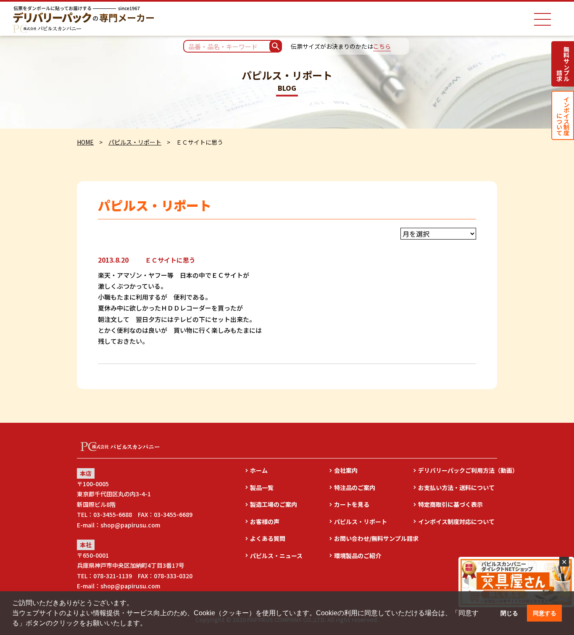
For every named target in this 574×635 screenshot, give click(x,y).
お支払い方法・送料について (456, 487)
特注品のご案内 (354, 487)
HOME (85, 142)
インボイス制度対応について (456, 521)
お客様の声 (264, 521)
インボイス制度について (563, 115)
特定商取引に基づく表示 (450, 504)
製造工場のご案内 (273, 504)
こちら (382, 46)
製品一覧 (262, 487)
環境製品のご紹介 (357, 555)
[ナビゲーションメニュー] (542, 19)
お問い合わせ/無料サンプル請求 (373, 538)
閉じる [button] (509, 613)
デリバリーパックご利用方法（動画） (457, 470)
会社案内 (346, 470)
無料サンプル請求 (563, 64)
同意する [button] (544, 613)
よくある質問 (267, 538)
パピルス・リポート (134, 142)
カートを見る (351, 504)
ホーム (259, 470)
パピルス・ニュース (276, 555)
